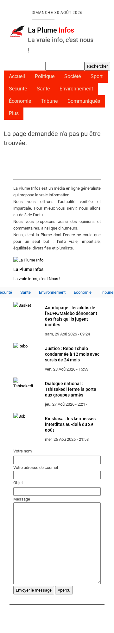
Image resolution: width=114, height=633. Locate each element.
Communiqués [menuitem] (83, 101)
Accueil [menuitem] (17, 76)
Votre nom (22, 451)
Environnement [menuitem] (76, 89)
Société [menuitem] (72, 76)
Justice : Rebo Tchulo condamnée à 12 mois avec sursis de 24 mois (72, 354)
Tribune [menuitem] (49, 101)
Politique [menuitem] (44, 76)
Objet (18, 482)
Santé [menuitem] (43, 89)
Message (21, 499)
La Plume (51, 30)
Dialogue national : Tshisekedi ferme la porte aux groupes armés (70, 389)
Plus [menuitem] (14, 113)
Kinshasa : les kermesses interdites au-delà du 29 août (70, 424)
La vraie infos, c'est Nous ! (36, 278)
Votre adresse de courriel (35, 467)
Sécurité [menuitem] (18, 89)
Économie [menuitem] (20, 101)
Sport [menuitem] (97, 76)
